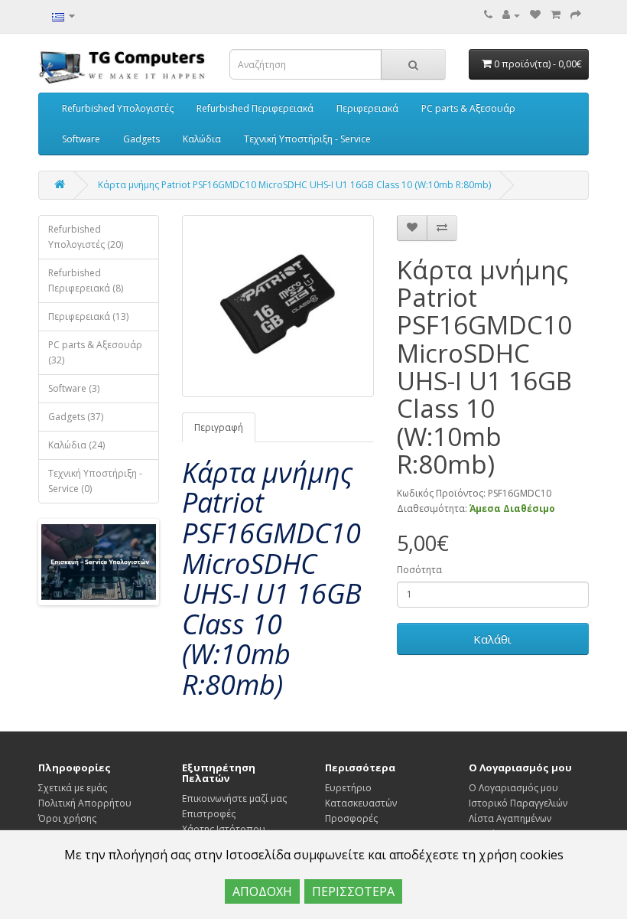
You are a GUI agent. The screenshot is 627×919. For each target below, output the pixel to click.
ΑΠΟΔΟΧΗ (262, 891)
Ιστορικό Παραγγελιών (518, 803)
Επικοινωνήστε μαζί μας (234, 798)
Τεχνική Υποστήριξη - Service (307, 138)
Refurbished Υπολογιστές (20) (85, 237)
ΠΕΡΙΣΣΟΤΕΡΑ (353, 891)
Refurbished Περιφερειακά (255, 108)
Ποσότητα (419, 569)
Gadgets (141, 138)
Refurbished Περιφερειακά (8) (85, 280)
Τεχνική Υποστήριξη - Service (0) (95, 481)
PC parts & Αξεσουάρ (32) (95, 352)
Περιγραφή (218, 427)
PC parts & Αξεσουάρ (468, 108)
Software (81, 138)
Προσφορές (351, 818)
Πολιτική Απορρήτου (85, 803)
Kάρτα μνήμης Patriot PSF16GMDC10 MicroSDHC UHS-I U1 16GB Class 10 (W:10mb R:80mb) (294, 184)
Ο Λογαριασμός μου (513, 787)
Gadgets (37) (75, 416)
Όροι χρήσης (67, 818)
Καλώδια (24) (76, 444)
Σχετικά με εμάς (72, 787)
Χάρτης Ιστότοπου (223, 829)
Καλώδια (202, 138)
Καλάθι (492, 639)
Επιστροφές (209, 813)
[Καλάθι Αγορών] (555, 14)
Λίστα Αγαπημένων (510, 818)
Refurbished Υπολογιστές (118, 108)
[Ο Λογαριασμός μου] (511, 14)
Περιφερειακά (367, 108)
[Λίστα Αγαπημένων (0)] (535, 14)
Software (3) (73, 388)
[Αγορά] (575, 14)
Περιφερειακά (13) (88, 316)
